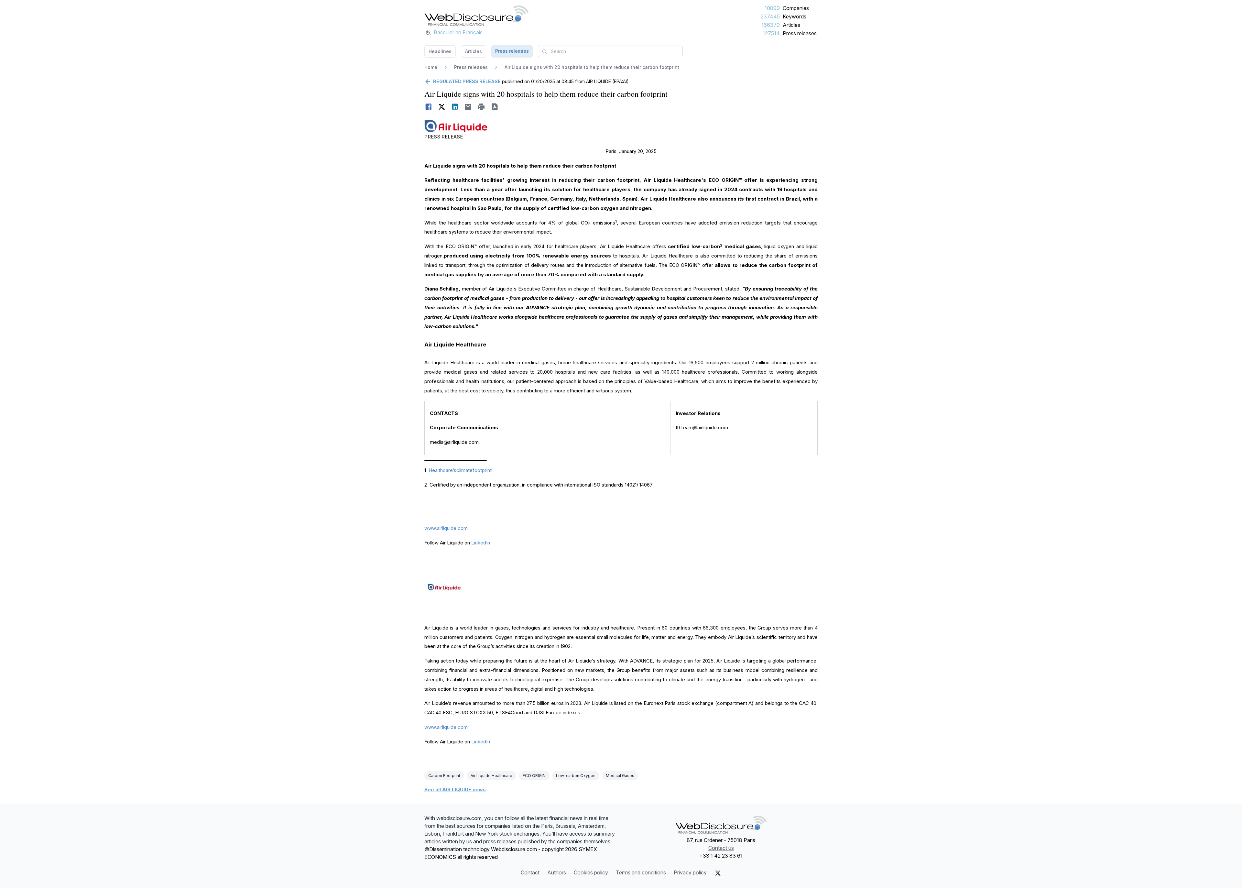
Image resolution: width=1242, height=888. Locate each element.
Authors (556, 872)
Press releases (800, 33)
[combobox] (610, 51)
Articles (791, 25)
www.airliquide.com (446, 528)
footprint (482, 470)
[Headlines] (476, 15)
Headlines (440, 51)
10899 (772, 8)
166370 (770, 25)
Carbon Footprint (444, 775)
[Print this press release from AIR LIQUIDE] (481, 107)
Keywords (794, 16)
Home (430, 67)
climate (464, 470)
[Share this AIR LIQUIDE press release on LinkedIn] (455, 107)
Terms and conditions (641, 872)
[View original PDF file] (495, 107)
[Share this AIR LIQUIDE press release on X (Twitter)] (442, 107)
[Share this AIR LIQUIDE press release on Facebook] (428, 107)
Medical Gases (620, 775)
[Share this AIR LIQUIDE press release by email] (468, 107)
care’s (449, 470)
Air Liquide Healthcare (491, 775)
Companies (796, 8)
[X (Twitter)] (717, 873)
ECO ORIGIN (534, 775)
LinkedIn (480, 543)
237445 (770, 16)
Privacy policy (690, 872)
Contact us (721, 848)
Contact (530, 872)
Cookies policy (591, 872)
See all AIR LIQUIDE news (455, 789)
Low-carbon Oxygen (575, 775)
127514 (771, 33)
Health (436, 470)
